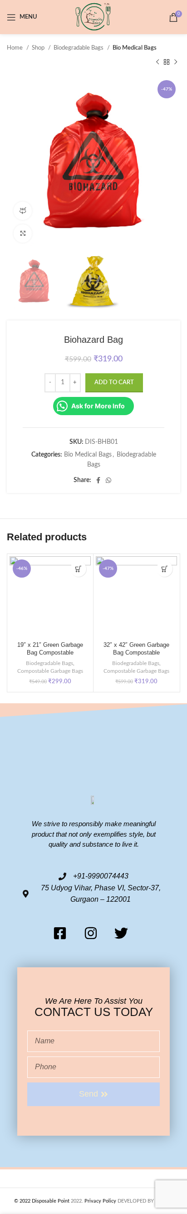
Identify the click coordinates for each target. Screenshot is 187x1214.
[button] (78, 569)
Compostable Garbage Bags (50, 671)
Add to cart (114, 383)
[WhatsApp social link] (108, 480)
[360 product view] (23, 211)
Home (15, 48)
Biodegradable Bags (79, 48)
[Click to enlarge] (23, 233)
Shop (39, 48)
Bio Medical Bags (135, 48)
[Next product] (175, 61)
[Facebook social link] (98, 480)
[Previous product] (157, 61)
